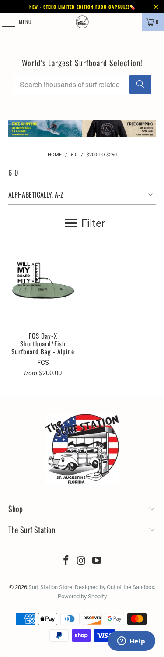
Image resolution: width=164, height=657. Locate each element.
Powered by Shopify (82, 596)
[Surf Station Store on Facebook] (66, 561)
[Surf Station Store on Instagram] (81, 561)
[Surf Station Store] (82, 22)
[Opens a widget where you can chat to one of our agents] (131, 642)
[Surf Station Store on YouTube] (96, 561)
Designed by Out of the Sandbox (114, 587)
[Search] (140, 84)
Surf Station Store (50, 587)
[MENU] (4, 22)
